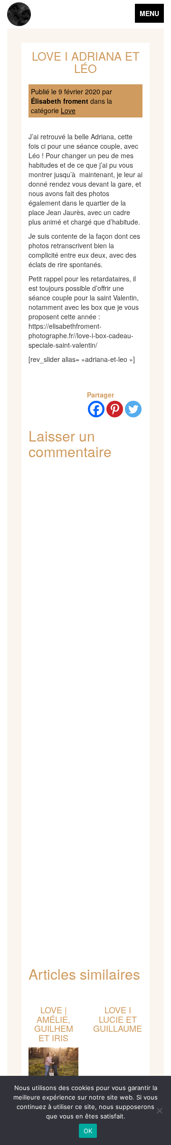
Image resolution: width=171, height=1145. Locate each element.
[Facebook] (96, 409)
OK (88, 1131)
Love (68, 110)
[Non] (159, 1110)
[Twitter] (133, 409)
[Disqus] (85, 591)
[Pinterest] (114, 409)
